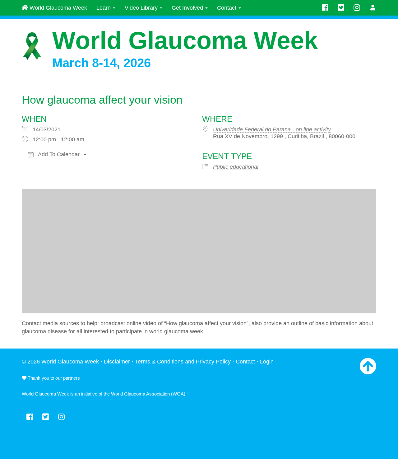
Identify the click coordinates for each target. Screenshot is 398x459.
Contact (227, 8)
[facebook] (325, 8)
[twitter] (341, 8)
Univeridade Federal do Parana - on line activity (272, 129)
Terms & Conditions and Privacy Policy (183, 361)
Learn (104, 8)
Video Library (142, 8)
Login (267, 361)
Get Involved (188, 8)
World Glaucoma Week (57, 8)
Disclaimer (117, 361)
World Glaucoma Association (140, 393)
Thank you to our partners (53, 378)
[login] (373, 8)
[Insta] (357, 8)
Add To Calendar (58, 154)
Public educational (235, 167)
